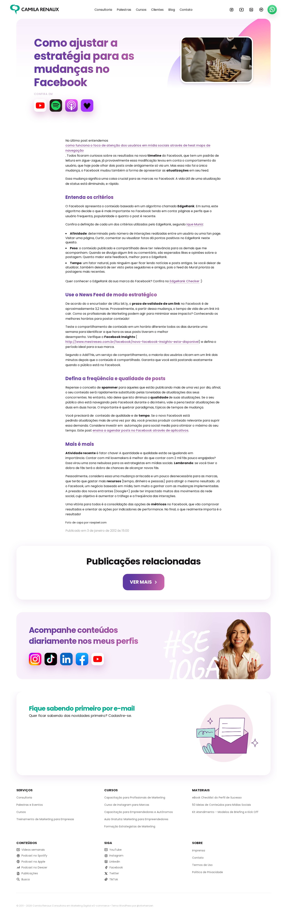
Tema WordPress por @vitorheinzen (132, 905)
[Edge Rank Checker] (169, 281)
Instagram (231, 9)
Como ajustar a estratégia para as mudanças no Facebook (84, 62)
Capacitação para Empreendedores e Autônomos (138, 812)
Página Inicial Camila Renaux (34, 9)
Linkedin (251, 9)
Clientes (157, 9)
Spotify (261, 9)
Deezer (87, 105)
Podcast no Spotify (34, 856)
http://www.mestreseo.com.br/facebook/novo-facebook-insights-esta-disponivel (132, 341)
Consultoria (103, 9)
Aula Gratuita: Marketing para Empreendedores (136, 819)
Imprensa (198, 850)
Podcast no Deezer (34, 867)
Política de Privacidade (207, 872)
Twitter (114, 873)
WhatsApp (272, 9)
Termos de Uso (202, 865)
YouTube (241, 9)
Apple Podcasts (71, 105)
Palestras (124, 9)
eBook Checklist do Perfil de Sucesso (217, 798)
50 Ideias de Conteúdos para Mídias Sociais (221, 805)
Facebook (82, 659)
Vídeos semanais (33, 850)
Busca (25, 879)
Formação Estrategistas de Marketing (129, 827)
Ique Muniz (194, 224)
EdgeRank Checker (184, 281)
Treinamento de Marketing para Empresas (45, 819)
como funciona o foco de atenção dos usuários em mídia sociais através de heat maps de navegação (137, 148)
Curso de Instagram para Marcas (126, 805)
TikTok (113, 879)
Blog (171, 9)
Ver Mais (141, 582)
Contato (186, 9)
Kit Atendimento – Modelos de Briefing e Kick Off (225, 812)
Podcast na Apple (33, 862)
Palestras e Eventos (29, 805)
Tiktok (51, 659)
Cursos (141, 9)
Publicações (29, 873)
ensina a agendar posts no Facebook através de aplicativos (140, 430)
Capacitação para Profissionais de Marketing (134, 798)
